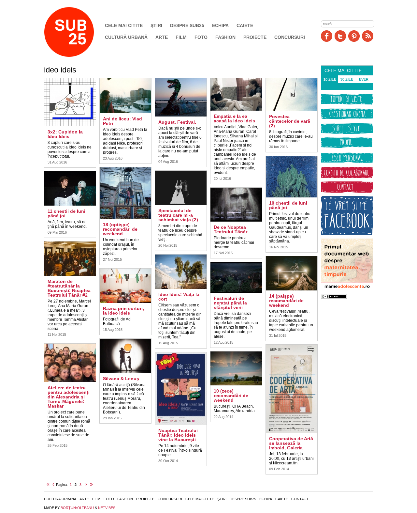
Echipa (220, 25)
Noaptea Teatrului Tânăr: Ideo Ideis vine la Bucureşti (178, 435)
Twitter (340, 36)
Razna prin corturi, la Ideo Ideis (123, 311)
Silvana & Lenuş (121, 378)
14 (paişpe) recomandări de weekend (286, 300)
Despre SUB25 (187, 25)
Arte (161, 37)
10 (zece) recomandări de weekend (231, 395)
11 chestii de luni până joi (66, 213)
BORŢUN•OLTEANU (77, 508)
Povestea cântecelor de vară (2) (289, 121)
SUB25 (76, 32)
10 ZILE (330, 79)
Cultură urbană (126, 37)
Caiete (245, 25)
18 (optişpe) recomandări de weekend (120, 229)
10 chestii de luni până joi (288, 205)
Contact (300, 499)
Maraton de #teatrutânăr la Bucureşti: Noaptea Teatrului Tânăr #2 (69, 288)
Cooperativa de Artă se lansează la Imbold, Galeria (291, 443)
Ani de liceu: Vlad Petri (122, 121)
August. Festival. (177, 122)
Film (181, 37)
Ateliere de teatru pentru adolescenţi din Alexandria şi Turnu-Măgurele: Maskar (69, 397)
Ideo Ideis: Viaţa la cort (178, 297)
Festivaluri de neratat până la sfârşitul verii (230, 303)
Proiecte (254, 37)
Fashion (225, 37)
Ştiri (156, 25)
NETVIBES (106, 508)
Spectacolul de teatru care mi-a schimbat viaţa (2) (178, 215)
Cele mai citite (124, 25)
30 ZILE (346, 79)
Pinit (354, 36)
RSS (367, 36)
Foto (201, 37)
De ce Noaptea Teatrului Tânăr (230, 229)
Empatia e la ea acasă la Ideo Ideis (234, 118)
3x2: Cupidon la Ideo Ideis (65, 134)
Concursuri (289, 37)
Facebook (326, 36)
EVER (363, 79)
